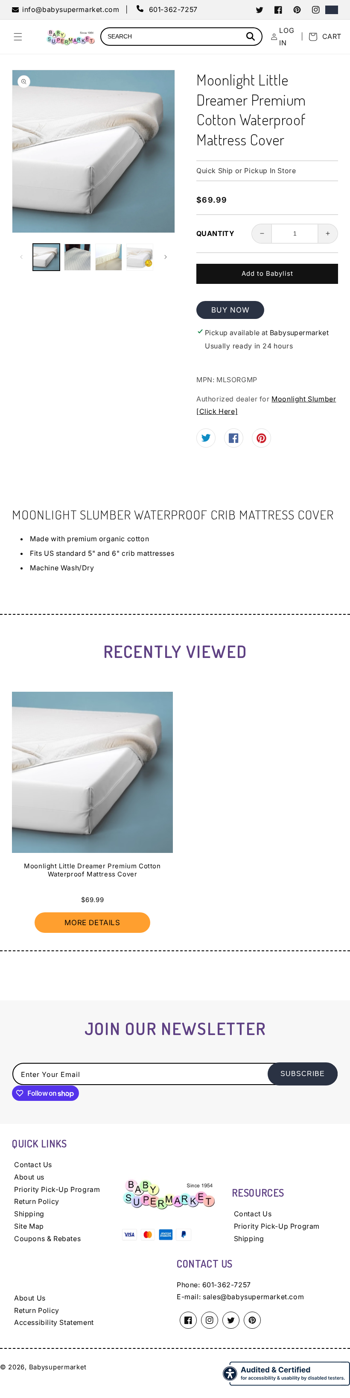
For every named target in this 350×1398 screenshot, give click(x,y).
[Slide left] (21, 257)
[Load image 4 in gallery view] (139, 257)
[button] (18, 36)
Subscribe (302, 1073)
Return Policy (36, 1201)
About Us (30, 1298)
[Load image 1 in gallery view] (46, 257)
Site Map (29, 1226)
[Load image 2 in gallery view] (77, 257)
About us (29, 1177)
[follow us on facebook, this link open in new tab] (234, 440)
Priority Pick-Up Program (57, 1189)
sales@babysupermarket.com (253, 1296)
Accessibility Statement (54, 1322)
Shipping (29, 1213)
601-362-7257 (226, 1284)
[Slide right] (165, 257)
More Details (92, 922)
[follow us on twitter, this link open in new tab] (206, 439)
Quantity (215, 233)
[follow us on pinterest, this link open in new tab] (261, 441)
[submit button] (252, 37)
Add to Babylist (267, 273)
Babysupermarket (58, 1367)
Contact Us (33, 1164)
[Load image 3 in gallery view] (108, 257)
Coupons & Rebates (47, 1238)
